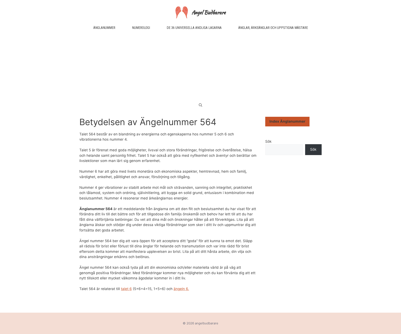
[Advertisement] (200, 66)
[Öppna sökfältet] (200, 105)
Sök (268, 141)
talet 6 (126, 289)
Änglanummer (104, 28)
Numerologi (141, 28)
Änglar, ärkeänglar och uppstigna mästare (273, 28)
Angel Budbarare (209, 12)
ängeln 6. (181, 289)
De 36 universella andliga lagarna (194, 28)
